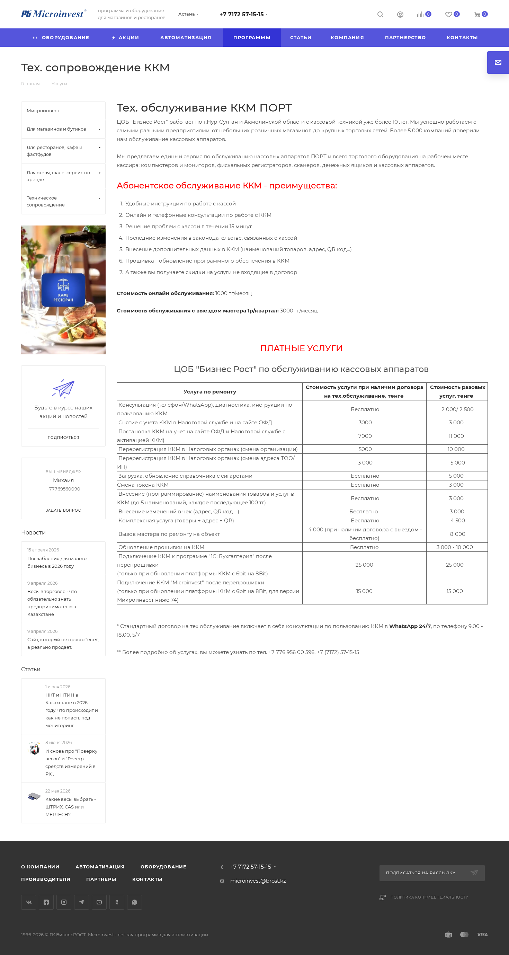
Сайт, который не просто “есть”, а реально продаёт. (63, 643)
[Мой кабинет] (400, 15)
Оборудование (164, 866)
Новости (33, 532)
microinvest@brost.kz (258, 880)
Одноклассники (116, 902)
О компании (40, 866)
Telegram (81, 902)
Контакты (147, 879)
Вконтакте (28, 902)
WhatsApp (134, 902)
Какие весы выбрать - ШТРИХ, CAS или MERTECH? (70, 806)
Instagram (63, 902)
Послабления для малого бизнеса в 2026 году (57, 562)
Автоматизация (100, 866)
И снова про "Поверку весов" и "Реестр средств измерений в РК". (71, 762)
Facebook (46, 902)
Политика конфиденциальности (430, 897)
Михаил (63, 480)
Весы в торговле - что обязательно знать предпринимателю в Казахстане (52, 603)
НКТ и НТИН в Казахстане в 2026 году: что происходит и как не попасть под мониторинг (71, 710)
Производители (45, 879)
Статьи (31, 669)
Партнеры (101, 879)
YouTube (99, 902)
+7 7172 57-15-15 (242, 14)
